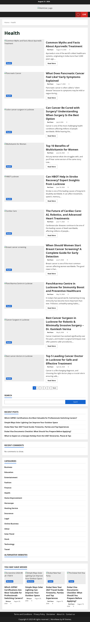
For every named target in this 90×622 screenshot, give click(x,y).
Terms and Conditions (23, 614)
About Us (60, 614)
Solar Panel (9, 534)
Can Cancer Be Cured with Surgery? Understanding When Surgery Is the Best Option (24, 121)
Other (7, 529)
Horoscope (9, 503)
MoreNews (55, 619)
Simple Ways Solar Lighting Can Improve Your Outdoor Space (31, 422)
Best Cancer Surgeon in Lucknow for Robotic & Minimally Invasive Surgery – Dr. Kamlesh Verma (24, 331)
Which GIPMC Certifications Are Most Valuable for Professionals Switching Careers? (40, 418)
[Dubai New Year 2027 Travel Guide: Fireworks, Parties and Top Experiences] (55, 578)
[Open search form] (73, 14)
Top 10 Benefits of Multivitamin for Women (24, 156)
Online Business (11, 523)
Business (8, 467)
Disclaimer (50, 614)
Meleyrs (8, 601)
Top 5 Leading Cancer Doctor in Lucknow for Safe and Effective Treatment (24, 368)
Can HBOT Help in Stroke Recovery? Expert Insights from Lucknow (24, 188)
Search (8, 395)
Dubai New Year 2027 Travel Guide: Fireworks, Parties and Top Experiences (36, 427)
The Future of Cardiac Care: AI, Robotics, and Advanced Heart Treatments (24, 223)
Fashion (7, 482)
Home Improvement (13, 498)
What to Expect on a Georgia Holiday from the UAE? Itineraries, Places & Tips (37, 436)
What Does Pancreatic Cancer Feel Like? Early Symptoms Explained (24, 85)
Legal (6, 518)
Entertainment (10, 477)
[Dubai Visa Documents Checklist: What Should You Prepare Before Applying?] (76, 578)
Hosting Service (11, 508)
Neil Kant (50, 50)
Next (54, 388)
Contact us (70, 614)
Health (9, 63)
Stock (6, 539)
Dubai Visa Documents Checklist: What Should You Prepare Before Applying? (37, 431)
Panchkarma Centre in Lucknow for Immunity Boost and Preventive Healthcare (24, 295)
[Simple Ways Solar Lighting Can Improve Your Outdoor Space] (34, 578)
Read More (53, 63)
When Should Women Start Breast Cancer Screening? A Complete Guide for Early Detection (24, 259)
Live (84, 14)
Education (8, 472)
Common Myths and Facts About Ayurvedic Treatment (24, 52)
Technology (9, 544)
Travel (7, 549)
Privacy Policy (39, 614)
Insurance (8, 513)
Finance (7, 487)
